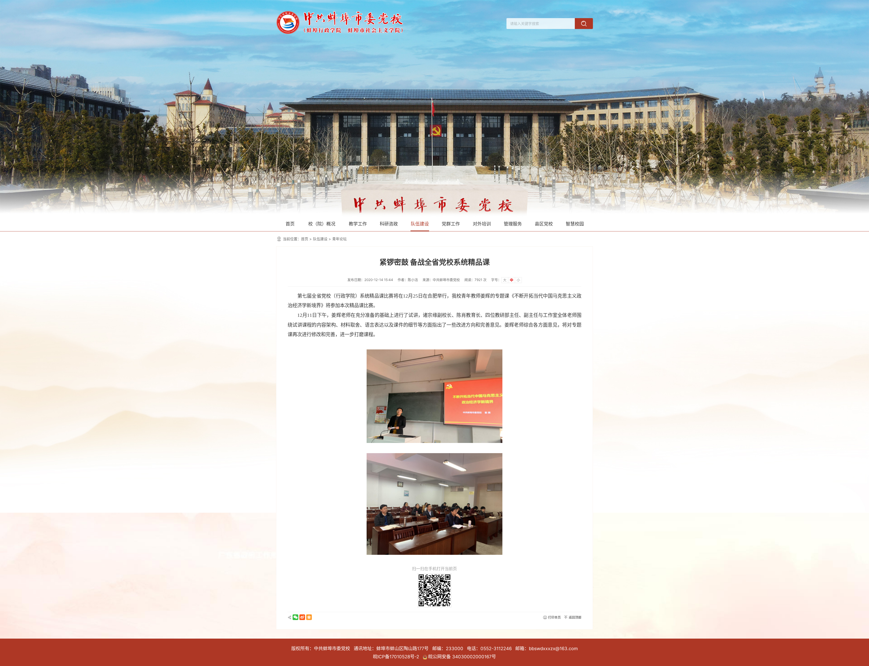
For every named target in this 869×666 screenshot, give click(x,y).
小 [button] (518, 280)
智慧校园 (575, 224)
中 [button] (511, 280)
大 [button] (504, 280)
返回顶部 (575, 617)
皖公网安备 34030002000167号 (462, 656)
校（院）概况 (321, 224)
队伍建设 (420, 224)
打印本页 (554, 617)
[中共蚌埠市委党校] (434, 108)
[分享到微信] (295, 617)
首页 (290, 224)
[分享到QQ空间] (309, 617)
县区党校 (544, 224)
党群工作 (451, 224)
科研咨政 (389, 224)
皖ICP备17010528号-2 (396, 656)
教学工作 (358, 224)
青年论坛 (339, 239)
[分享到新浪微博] (302, 617)
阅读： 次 (475, 280)
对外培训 (482, 224)
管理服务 (513, 224)
